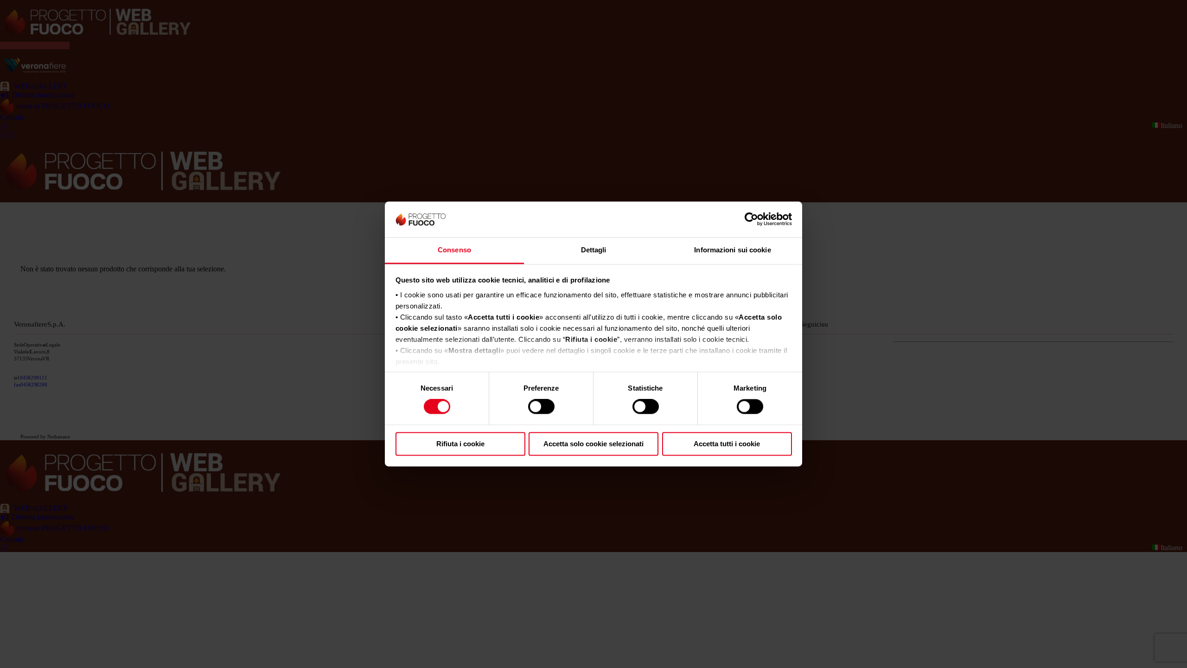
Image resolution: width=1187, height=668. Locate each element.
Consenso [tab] (454, 250)
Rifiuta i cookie (460, 444)
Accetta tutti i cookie (727, 444)
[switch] (541, 406)
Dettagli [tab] (593, 250)
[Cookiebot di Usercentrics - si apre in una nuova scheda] (751, 219)
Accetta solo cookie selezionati (593, 444)
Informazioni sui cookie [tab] (732, 250)
